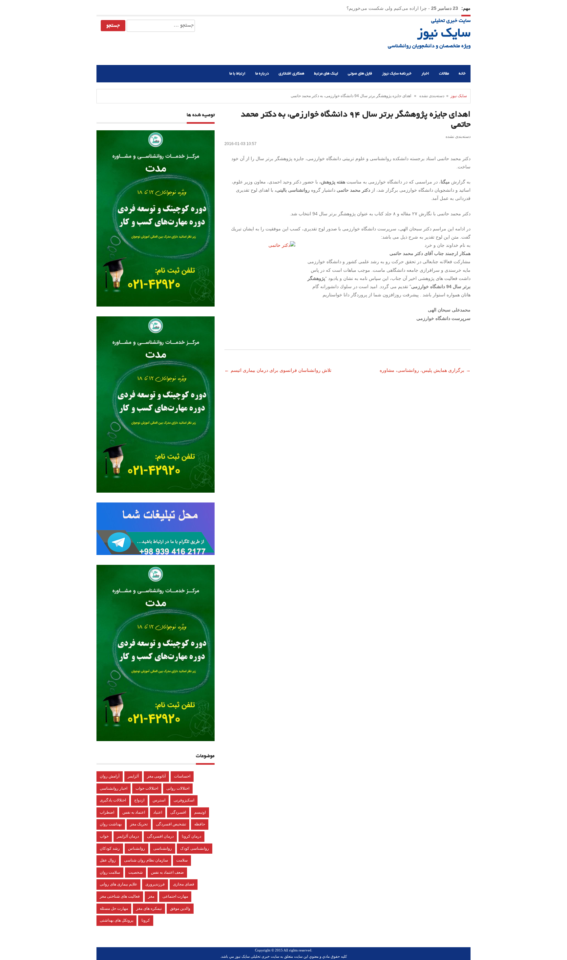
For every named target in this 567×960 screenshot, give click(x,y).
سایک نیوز (444, 34)
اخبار (425, 74)
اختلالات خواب (147, 788)
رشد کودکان (110, 848)
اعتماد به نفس (133, 812)
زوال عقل (108, 860)
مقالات (444, 74)
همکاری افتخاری (291, 74)
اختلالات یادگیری (113, 800)
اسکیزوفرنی (184, 800)
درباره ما (262, 74)
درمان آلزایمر (128, 836)
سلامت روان (110, 872)
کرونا (145, 920)
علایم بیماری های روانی (118, 884)
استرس (159, 800)
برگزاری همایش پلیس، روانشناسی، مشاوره (421, 370)
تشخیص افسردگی (171, 824)
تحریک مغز (139, 824)
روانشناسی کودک (194, 848)
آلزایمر (133, 776)
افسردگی (178, 812)
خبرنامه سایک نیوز (396, 74)
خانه (462, 74)
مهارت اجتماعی (175, 896)
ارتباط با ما (237, 74)
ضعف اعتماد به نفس (167, 872)
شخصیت (135, 872)
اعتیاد (157, 812)
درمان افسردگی (160, 836)
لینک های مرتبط (326, 74)
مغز (151, 896)
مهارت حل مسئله (114, 908)
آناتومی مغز (156, 776)
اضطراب (107, 812)
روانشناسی (162, 848)
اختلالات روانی (177, 788)
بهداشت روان (111, 824)
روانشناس (136, 848)
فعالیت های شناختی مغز (120, 896)
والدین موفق (180, 908)
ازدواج (139, 800)
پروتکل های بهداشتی (116, 920)
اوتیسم (200, 812)
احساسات (182, 776)
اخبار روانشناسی (113, 788)
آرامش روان (109, 776)
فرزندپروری (155, 884)
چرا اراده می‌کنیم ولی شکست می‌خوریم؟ (386, 8)
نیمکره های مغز (149, 908)
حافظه (199, 824)
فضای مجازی (183, 884)
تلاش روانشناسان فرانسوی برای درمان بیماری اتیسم (282, 370)
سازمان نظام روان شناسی (146, 860)
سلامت (182, 860)
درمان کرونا (191, 836)
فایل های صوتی (360, 74)
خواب (104, 836)
